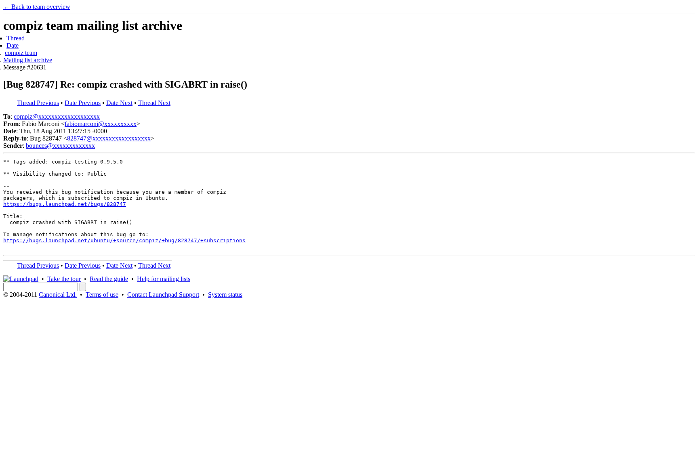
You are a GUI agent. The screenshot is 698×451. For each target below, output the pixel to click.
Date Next (119, 102)
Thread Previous (38, 102)
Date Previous (83, 102)
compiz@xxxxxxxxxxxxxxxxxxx (57, 116)
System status (225, 294)
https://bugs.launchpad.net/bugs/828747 (64, 204)
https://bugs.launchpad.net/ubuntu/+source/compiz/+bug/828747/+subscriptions (124, 240)
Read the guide (109, 278)
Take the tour (64, 278)
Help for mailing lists (163, 278)
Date (12, 45)
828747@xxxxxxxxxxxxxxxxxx (109, 138)
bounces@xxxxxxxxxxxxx (60, 145)
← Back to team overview (36, 6)
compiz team (21, 52)
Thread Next (154, 102)
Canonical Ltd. (58, 294)
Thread (15, 38)
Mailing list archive (27, 60)
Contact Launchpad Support (163, 294)
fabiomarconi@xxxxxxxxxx (101, 123)
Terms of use (102, 294)
